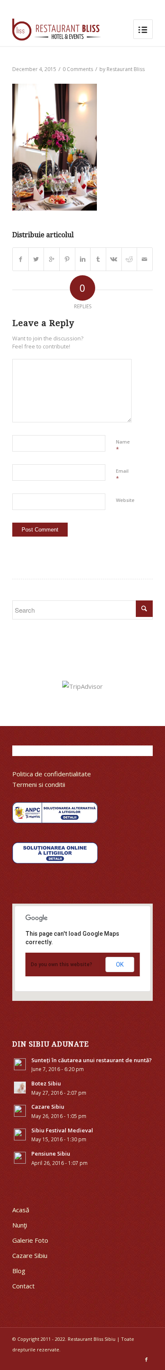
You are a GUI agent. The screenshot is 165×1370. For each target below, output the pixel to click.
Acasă (20, 1210)
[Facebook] (146, 1359)
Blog (18, 1270)
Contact (23, 1286)
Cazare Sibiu (29, 1255)
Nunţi (19, 1225)
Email (122, 475)
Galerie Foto (30, 1240)
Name (123, 445)
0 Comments (78, 69)
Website (125, 500)
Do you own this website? (61, 964)
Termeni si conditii (38, 784)
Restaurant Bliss (126, 69)
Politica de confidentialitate (51, 774)
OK (120, 964)
